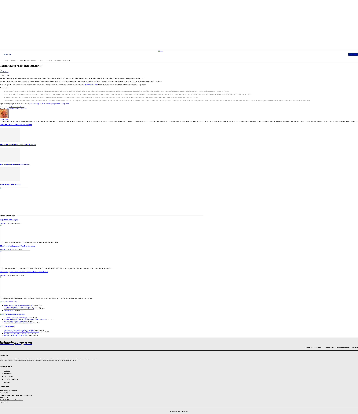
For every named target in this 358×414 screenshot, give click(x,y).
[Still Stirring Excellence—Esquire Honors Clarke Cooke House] (15, 296)
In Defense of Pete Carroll (16, 107)
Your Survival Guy (11, 302)
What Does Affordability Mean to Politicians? (17, 307)
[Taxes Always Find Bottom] (10, 181)
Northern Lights (8, 310)
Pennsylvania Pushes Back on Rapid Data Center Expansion (21, 332)
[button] (8, 54)
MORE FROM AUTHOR (23, 125)
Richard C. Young (5, 223)
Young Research (10, 326)
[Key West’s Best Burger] (15, 240)
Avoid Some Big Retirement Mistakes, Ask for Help (19, 309)
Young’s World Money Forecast (15, 314)
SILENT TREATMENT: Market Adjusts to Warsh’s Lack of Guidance (24, 319)
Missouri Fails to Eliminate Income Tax (15, 165)
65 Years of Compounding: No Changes (15, 318)
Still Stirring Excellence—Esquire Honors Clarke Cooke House (24, 272)
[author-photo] (4, 118)
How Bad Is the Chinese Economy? (14, 321)
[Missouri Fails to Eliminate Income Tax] (10, 161)
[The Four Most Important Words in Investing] (15, 266)
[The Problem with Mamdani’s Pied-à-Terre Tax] (10, 141)
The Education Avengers (8, 390)
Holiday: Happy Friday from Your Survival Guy (18, 305)
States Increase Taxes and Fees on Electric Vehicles (19, 330)
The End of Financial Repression (11, 400)
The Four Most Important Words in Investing (17, 246)
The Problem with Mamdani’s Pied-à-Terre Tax (18, 145)
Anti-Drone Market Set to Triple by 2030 (16, 335)
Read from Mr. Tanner (91, 85)
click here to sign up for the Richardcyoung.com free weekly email (49, 104)
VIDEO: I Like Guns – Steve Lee (17, 108)
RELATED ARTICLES (7, 125)
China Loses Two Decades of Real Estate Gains (18, 323)
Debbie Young (4, 72)
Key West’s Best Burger (9, 220)
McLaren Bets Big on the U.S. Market (15, 333)
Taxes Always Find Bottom (10, 184)
